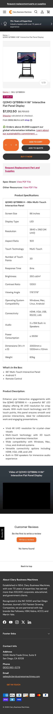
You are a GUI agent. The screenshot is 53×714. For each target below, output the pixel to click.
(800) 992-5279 (11, 667)
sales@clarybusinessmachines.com (21, 676)
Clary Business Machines (19, 707)
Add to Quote (36, 148)
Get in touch (13, 684)
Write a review (26, 539)
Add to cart (35, 142)
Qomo (5, 92)
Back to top (26, 566)
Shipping (7, 115)
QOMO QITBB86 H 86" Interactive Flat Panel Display (23, 37)
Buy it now (26, 156)
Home (5, 35)
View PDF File (24, 181)
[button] (48, 12)
